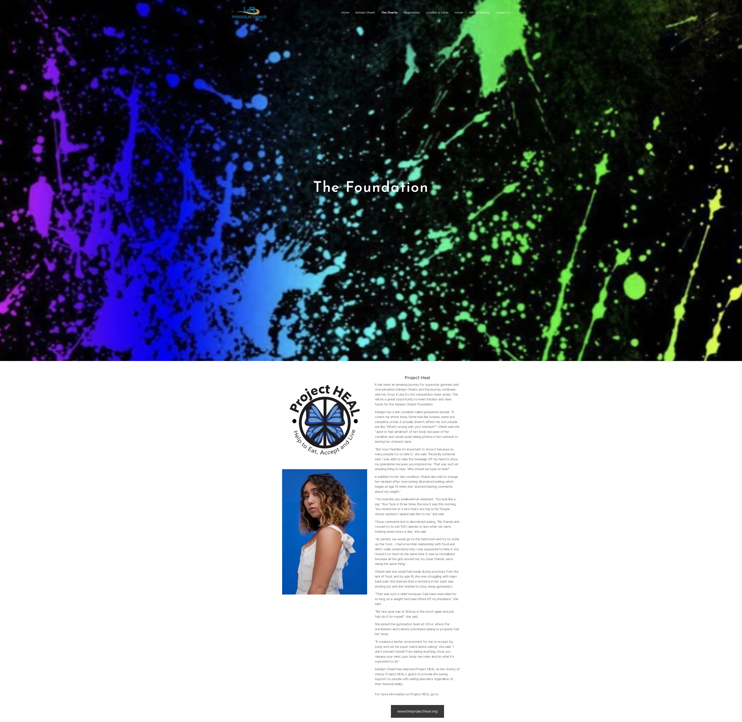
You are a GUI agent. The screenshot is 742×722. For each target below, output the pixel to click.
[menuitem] (346, 12)
